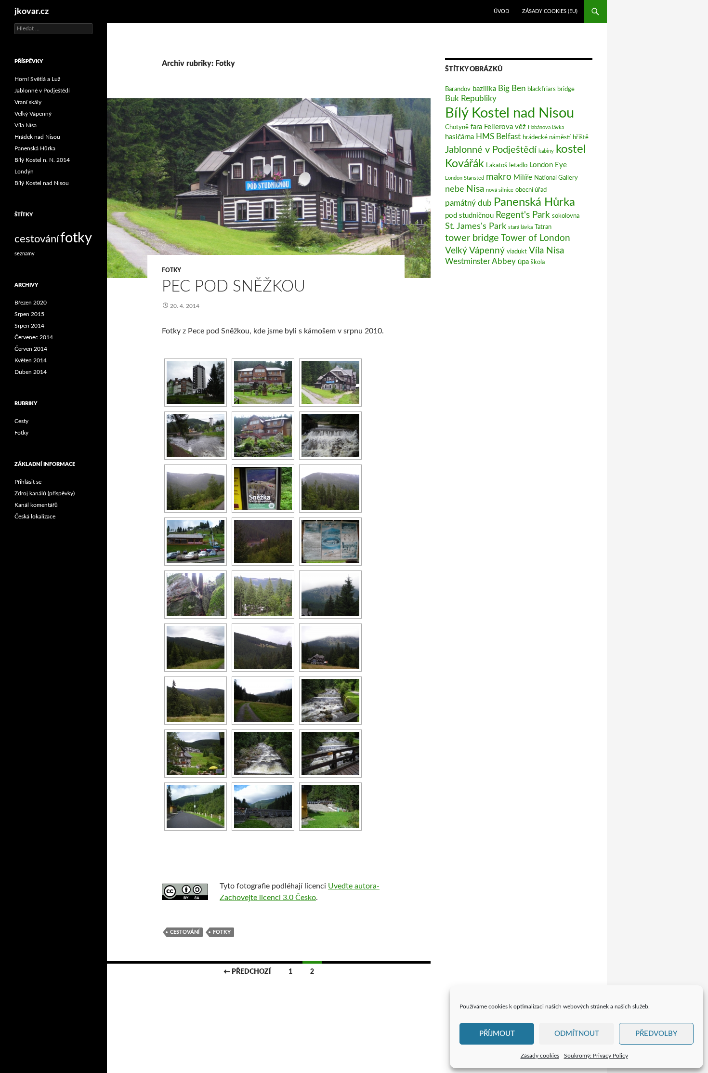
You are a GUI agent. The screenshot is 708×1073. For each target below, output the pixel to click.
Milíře (522, 177)
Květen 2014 (30, 360)
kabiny (546, 151)
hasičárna (459, 137)
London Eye (548, 165)
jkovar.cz (31, 11)
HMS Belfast (498, 137)
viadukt (517, 251)
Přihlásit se (27, 482)
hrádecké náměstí (547, 137)
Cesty (21, 421)
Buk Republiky (471, 99)
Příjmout (497, 1033)
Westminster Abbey (480, 261)
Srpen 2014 (29, 326)
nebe (454, 189)
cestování (184, 932)
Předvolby (656, 1033)
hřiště (581, 137)
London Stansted (464, 178)
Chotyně (457, 127)
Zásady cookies (540, 1056)
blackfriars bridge (551, 89)
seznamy (24, 253)
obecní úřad (531, 189)
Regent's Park (523, 215)
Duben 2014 (30, 372)
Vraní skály (27, 102)
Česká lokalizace (34, 516)
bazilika (484, 89)
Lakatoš (496, 165)
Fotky (171, 270)
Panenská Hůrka (534, 202)
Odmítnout (576, 1033)
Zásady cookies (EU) (549, 11)
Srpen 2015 (29, 314)
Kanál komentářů (36, 505)
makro (498, 177)
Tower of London (535, 238)
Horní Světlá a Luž (37, 79)
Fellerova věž (505, 127)
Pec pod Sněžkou (233, 286)
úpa (523, 261)
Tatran (543, 227)
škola (538, 262)
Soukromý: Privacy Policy (596, 1056)
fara (476, 127)
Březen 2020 (30, 302)
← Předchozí (247, 971)
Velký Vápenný (475, 250)
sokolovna (565, 215)
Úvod (501, 11)
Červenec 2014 (33, 337)
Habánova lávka (546, 127)
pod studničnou (469, 215)
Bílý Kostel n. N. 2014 (42, 160)
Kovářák (464, 164)
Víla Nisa (546, 250)
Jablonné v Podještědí (491, 150)
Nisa (475, 189)
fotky (222, 932)
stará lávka (520, 227)
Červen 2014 (30, 349)
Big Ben (511, 89)
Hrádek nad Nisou (37, 137)
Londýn (24, 171)
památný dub (468, 203)
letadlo (518, 165)
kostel (571, 149)
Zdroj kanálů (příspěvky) (44, 493)
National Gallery (556, 177)
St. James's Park (475, 226)
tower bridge (472, 238)
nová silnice (499, 190)
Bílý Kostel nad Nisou (509, 113)
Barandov (458, 89)
